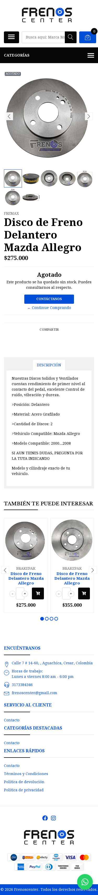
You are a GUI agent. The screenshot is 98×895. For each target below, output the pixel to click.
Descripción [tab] (49, 365)
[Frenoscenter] (47, 15)
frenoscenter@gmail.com (34, 693)
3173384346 (22, 685)
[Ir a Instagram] (53, 818)
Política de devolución (24, 782)
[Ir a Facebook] (45, 818)
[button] (42, 619)
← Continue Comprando (49, 308)
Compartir (49, 330)
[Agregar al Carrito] (38, 593)
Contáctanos (49, 299)
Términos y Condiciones (26, 774)
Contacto (12, 720)
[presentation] (9, 116)
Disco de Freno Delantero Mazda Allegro (26, 578)
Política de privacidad (24, 790)
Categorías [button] (17, 55)
